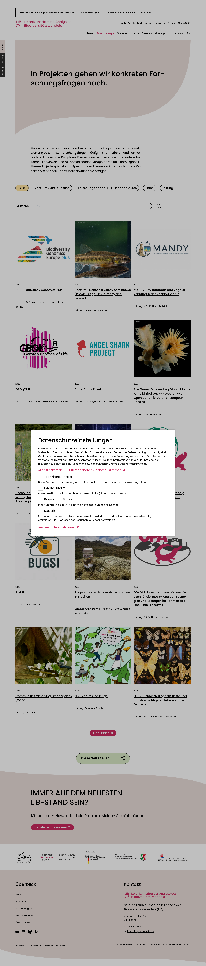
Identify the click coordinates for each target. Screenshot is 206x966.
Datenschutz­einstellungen (75, 440)
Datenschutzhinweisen (133, 463)
